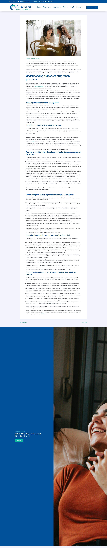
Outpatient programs (39, 86)
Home (38, 7)
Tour (64, 7)
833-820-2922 (44, 313)
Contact (78, 7)
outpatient (33, 141)
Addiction (28, 58)
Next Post (84, 322)
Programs (46, 7)
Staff (72, 7)
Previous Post (23, 322)
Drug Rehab (33, 58)
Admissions (57, 7)
